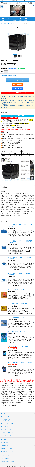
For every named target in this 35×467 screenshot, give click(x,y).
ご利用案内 (11, 127)
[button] (2, 6)
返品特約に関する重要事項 (9, 75)
